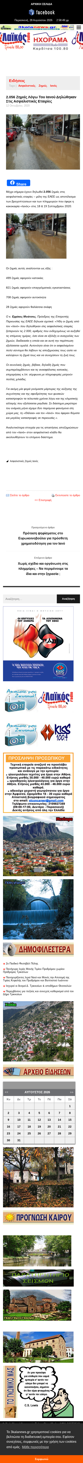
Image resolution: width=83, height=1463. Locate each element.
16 (8, 1126)
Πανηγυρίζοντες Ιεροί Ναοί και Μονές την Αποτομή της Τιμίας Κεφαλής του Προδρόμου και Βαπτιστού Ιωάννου (36, 979)
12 (39, 1119)
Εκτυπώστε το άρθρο (67, 495)
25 (29, 1133)
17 (19, 1126)
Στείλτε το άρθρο (19, 495)
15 (70, 1119)
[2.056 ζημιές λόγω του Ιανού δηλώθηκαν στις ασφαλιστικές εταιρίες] (43, 142)
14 (59, 1119)
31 (19, 1140)
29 (70, 1133)
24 (19, 1133)
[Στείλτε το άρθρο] (7, 495)
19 (39, 1126)
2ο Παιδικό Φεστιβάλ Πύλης (22, 963)
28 (59, 1133)
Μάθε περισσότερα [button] (35, 1447)
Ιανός (53, 85)
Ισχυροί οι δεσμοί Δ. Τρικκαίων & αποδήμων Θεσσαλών (39, 985)
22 (70, 1126)
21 (59, 1126)
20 (49, 1126)
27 (49, 1133)
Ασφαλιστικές (26, 85)
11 (29, 1119)
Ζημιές (43, 85)
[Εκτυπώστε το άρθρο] (53, 495)
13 (49, 1119)
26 (39, 1133)
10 (19, 1119)
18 (29, 1126)
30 (8, 1140)
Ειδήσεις (17, 81)
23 (8, 1133)
